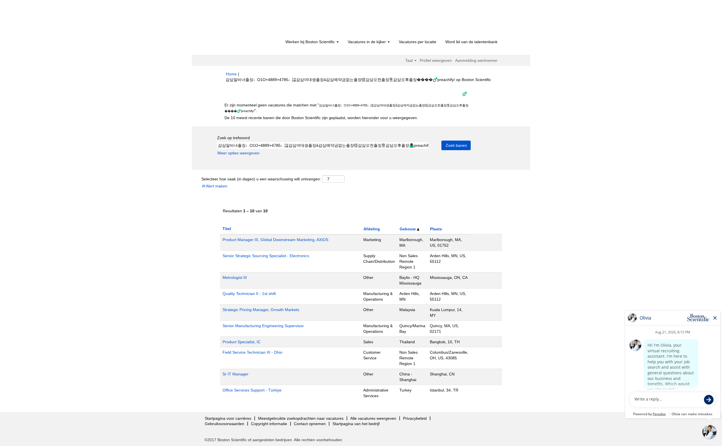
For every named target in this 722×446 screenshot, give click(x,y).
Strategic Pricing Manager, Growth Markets (261, 309)
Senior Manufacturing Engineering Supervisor (263, 325)
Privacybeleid (415, 418)
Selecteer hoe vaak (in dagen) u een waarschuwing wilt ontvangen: (261, 179)
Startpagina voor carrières (228, 418)
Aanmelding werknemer (476, 60)
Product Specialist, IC (242, 342)
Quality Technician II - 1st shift (249, 293)
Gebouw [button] (408, 229)
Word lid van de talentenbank (471, 42)
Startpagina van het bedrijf (356, 423)
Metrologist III (235, 277)
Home (231, 74)
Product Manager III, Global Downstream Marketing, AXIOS (275, 239)
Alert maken (216, 186)
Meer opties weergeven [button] (238, 153)
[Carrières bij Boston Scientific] (258, 20)
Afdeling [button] (372, 229)
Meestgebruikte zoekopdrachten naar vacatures (301, 418)
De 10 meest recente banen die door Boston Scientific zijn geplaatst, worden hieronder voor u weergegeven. (321, 117)
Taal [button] (409, 60)
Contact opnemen (310, 423)
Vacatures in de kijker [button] (367, 42)
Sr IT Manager (235, 374)
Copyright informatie (269, 423)
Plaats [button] (436, 229)
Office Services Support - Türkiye (252, 390)
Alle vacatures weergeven (373, 418)
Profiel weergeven (436, 60)
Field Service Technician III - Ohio (252, 352)
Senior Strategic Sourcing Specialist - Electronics (266, 255)
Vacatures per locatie (417, 42)
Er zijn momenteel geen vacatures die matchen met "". (346, 108)
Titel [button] (227, 228)
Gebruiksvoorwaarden (224, 423)
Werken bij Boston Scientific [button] (310, 42)
